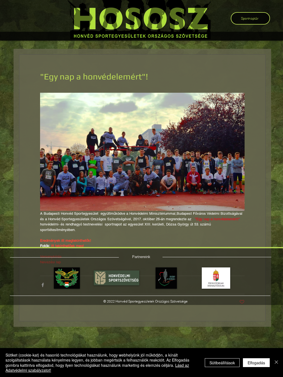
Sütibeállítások (222, 362)
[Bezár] (276, 362)
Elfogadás (256, 362)
